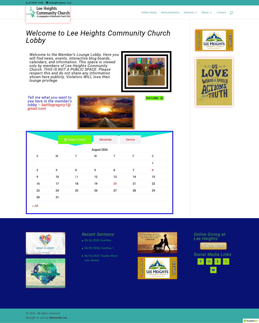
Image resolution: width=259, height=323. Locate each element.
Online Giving (148, 12)
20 (115, 183)
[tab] (75, 139)
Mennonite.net (58, 318)
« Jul (35, 205)
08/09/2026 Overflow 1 (99, 248)
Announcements (170, 12)
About (205, 12)
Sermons (189, 12)
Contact (221, 12)
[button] (154, 98)
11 (76, 177)
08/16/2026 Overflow (97, 240)
